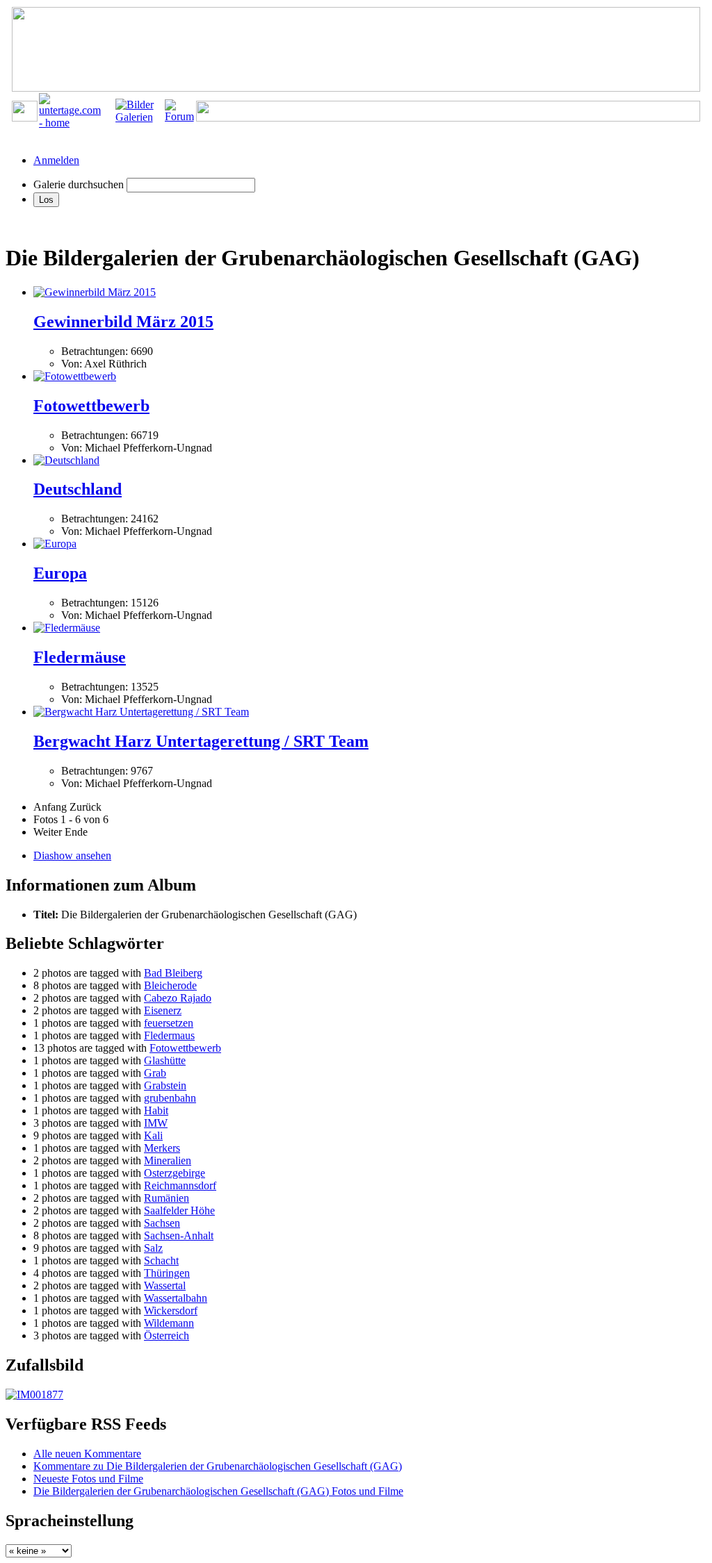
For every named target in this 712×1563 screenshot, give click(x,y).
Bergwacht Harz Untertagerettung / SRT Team (201, 741)
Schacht (161, 1260)
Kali (153, 1135)
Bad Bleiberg (173, 973)
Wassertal (165, 1285)
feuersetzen (168, 1023)
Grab (155, 1073)
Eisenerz (162, 1010)
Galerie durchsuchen (78, 184)
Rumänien (166, 1198)
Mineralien (167, 1160)
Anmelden (56, 160)
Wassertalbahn (175, 1298)
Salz (153, 1248)
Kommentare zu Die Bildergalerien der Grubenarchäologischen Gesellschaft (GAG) (217, 1466)
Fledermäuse (79, 657)
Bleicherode (170, 985)
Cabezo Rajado (177, 998)
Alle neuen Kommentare (87, 1453)
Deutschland (77, 489)
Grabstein (165, 1085)
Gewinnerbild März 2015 (123, 322)
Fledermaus (169, 1035)
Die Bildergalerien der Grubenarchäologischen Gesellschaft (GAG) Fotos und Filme (218, 1491)
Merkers (162, 1148)
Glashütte (165, 1060)
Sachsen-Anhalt (178, 1235)
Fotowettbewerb (91, 406)
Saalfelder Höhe (179, 1210)
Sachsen (162, 1223)
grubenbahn (170, 1098)
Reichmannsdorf (180, 1185)
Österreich (166, 1335)
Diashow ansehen (72, 855)
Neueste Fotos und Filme (88, 1479)
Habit (156, 1110)
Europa (60, 573)
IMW (156, 1123)
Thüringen (167, 1273)
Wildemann (169, 1323)
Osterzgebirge (174, 1173)
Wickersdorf (170, 1310)
